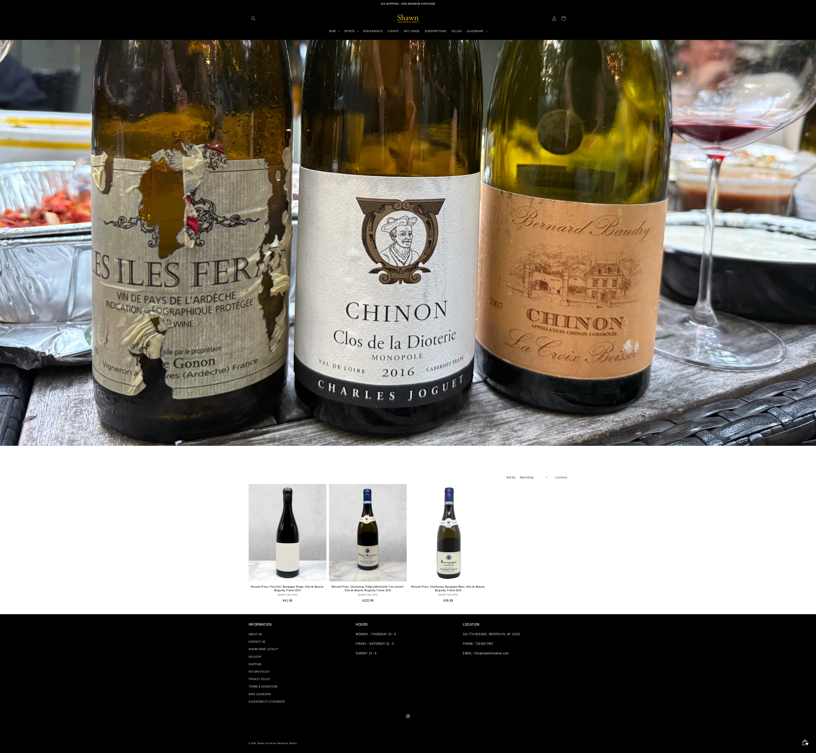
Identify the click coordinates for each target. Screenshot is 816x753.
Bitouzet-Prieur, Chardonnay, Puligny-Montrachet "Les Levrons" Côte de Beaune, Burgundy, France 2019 (368, 588)
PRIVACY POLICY (260, 679)
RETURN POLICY (259, 671)
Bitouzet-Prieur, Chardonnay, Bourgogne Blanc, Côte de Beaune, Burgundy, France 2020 (448, 588)
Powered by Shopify (286, 743)
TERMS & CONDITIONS (263, 686)
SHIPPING (255, 664)
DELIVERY (255, 657)
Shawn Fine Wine (267, 743)
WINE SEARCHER (260, 694)
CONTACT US (257, 642)
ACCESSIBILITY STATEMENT (267, 701)
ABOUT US (255, 634)
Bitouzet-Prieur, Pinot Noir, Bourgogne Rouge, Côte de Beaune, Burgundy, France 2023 (287, 588)
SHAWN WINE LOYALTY (263, 649)
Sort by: (511, 477)
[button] (253, 18)
